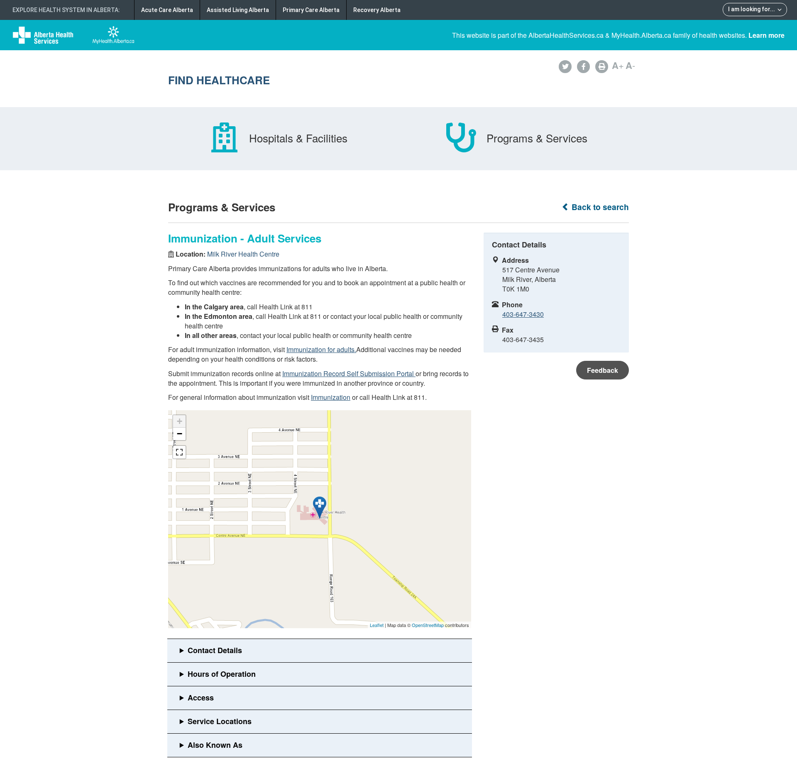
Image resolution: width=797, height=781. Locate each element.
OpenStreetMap (428, 625)
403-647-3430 (523, 314)
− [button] (179, 433)
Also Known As (215, 744)
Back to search (599, 207)
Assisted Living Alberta (238, 10)
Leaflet (377, 625)
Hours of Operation (222, 673)
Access (201, 697)
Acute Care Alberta (167, 10)
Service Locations (220, 721)
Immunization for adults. (321, 349)
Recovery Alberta (377, 10)
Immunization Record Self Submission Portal (349, 373)
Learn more (766, 35)
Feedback (602, 370)
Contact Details (215, 650)
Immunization (330, 397)
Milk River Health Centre (243, 254)
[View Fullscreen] (179, 452)
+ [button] (179, 421)
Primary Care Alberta (311, 10)
